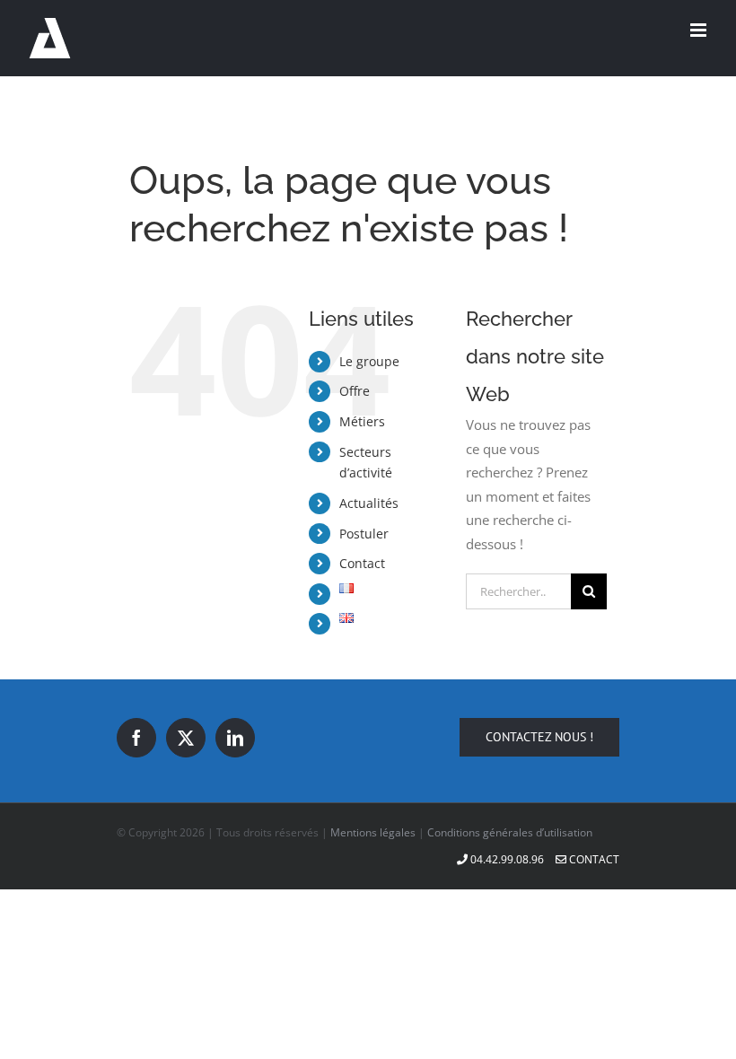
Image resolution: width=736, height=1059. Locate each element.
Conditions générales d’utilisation (509, 832)
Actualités (369, 503)
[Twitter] (186, 737)
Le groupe (369, 361)
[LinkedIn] (235, 737)
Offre (354, 390)
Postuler (364, 533)
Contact (362, 563)
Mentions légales (373, 832)
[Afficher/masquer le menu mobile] (699, 30)
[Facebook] (136, 737)
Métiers (362, 421)
